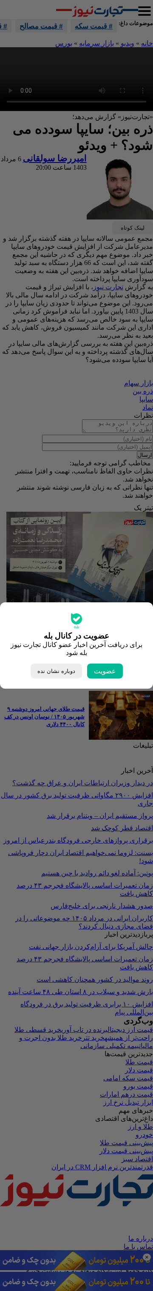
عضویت (105, 671)
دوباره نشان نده (56, 671)
